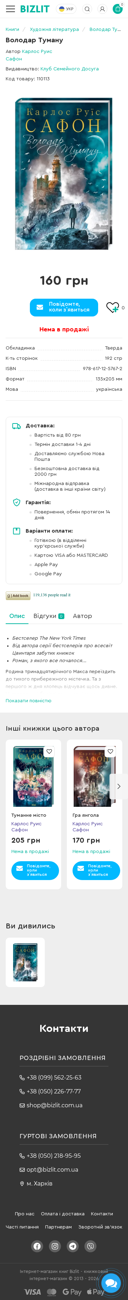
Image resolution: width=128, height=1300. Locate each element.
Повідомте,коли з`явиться (69, 307)
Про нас (24, 1213)
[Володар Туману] (64, 173)
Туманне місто (28, 815)
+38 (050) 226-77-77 (54, 1091)
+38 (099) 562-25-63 (54, 1077)
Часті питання (22, 1227)
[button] (119, 786)
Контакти (102, 1213)
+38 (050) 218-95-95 (54, 1155)
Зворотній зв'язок (100, 1227)
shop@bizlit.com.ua (54, 1105)
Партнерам (58, 1227)
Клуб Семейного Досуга (70, 68)
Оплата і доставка (63, 1213)
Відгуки (48, 616)
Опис (17, 616)
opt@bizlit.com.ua (52, 1169)
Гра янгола (86, 815)
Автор (82, 616)
